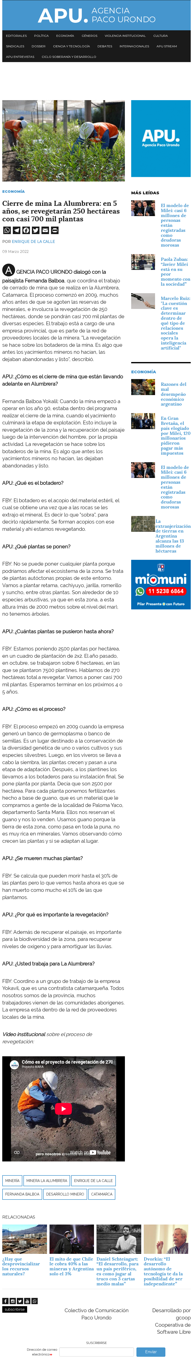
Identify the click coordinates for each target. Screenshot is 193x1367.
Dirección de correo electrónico (42, 1352)
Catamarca (101, 1194)
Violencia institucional (125, 36)
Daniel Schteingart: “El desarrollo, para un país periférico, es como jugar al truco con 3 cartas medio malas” (117, 1271)
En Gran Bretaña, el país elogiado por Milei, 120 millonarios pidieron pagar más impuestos (175, 435)
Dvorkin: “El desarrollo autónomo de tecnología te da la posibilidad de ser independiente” (163, 1271)
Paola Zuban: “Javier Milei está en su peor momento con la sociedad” (175, 271)
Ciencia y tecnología (71, 46)
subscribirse (15, 1309)
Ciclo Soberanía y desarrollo (69, 57)
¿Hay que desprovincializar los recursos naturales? (21, 1266)
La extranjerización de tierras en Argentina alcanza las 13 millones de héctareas (173, 536)
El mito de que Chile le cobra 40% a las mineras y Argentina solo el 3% (72, 1266)
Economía (65, 36)
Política (41, 36)
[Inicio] (96, 15)
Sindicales (15, 46)
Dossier (38, 46)
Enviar (151, 1351)
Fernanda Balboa (22, 1194)
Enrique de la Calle (33, 241)
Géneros (89, 36)
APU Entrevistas (20, 57)
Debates (105, 46)
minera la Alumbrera (46, 1181)
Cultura (160, 36)
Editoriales (16, 36)
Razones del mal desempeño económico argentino (173, 394)
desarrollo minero (65, 1194)
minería (12, 1181)
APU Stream (167, 46)
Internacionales (134, 46)
